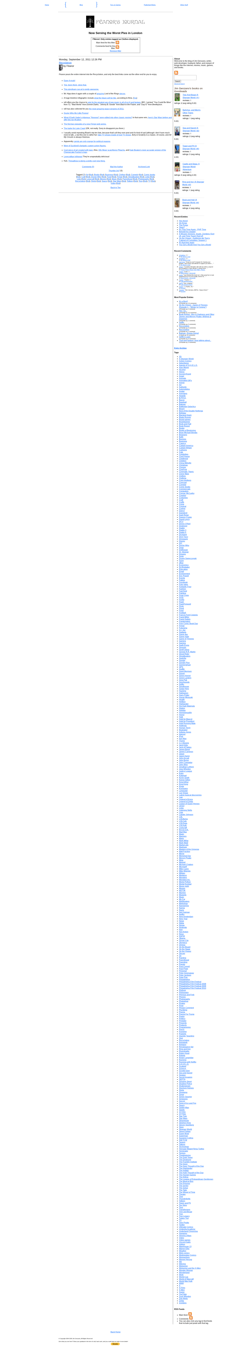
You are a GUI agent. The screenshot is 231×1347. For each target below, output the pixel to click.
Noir (181, 930)
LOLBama (183, 819)
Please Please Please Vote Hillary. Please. (193, 269)
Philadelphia (184, 980)
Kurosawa (183, 789)
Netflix (181, 914)
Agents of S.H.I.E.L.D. (188, 365)
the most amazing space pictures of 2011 (106, 109)
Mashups (183, 847)
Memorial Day (185, 856)
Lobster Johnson (186, 815)
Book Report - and (196, 316)
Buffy (181, 437)
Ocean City (184, 940)
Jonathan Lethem (186, 767)
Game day (183, 634)
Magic (181, 834)
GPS (181, 667)
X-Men (182, 1290)
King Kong (183, 784)
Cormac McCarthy (186, 493)
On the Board (184, 947)
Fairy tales (183, 584)
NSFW (182, 936)
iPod (181, 736)
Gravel (182, 673)
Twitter (182, 1225)
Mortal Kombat (185, 884)
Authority (183, 387)
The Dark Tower (186, 1157)
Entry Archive (180, 348)
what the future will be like (105, 98)
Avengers (183, 393)
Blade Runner (185, 417)
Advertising (184, 363)
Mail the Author (116, 167)
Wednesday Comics (187, 1255)
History (182, 708)
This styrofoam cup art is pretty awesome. (81, 89)
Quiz (181, 1038)
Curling (182, 509)
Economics (184, 565)
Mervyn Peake (185, 858)
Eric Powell (184, 576)
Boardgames (184, 422)
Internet (182, 734)
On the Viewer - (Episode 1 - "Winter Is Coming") (193, 306)
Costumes (183, 498)
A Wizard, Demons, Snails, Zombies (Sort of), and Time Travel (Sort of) (196, 235)
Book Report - (188, 273)
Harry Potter (184, 695)
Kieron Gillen (184, 780)
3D (180, 357)
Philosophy (184, 993)
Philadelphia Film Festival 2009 (192, 986)
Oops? (182, 227)
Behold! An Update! (187, 232)
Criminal (182, 506)
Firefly (181, 600)
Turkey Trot (184, 1218)
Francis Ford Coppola (188, 615)
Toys (141, 181)
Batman (182, 404)
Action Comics (185, 361)
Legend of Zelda (186, 802)
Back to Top (116, 188)
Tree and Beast (185, 1212)
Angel (181, 376)
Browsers (183, 435)
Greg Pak (183, 680)
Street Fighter (185, 1131)
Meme (181, 854)
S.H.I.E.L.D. (184, 1064)
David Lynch (184, 519)
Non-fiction (183, 932)
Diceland (183, 535)
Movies (103, 179)
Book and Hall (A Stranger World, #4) (190, 201)
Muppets (182, 895)
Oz (180, 956)
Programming (185, 1027)
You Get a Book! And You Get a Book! (195, 245)
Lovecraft (90, 179)
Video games (184, 1240)
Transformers (184, 1210)
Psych (181, 1029)
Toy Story (183, 1205)
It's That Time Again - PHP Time (192, 229)
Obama (182, 938)
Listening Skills (185, 810)
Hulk (181, 717)
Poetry (182, 1016)
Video (113, 183)
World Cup (183, 1277)
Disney (182, 541)
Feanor (181, 271)
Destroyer (183, 526)
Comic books (149, 175)
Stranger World (185, 1129)
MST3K (182, 891)
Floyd (181, 608)
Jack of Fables (185, 747)
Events (182, 578)
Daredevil (183, 513)
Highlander (184, 704)
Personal (183, 971)
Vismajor (181, 290)
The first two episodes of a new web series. (85, 124)
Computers (183, 491)
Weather (182, 1251)
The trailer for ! (74, 128)
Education (183, 569)
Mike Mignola (184, 871)
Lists (79, 179)
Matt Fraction (184, 851)
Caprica (182, 443)
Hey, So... (183, 311)
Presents (183, 1023)
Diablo (182, 528)
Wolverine (183, 1266)
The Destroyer (185, 1160)
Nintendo (183, 927)
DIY (180, 543)
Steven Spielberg (186, 1125)
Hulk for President (186, 721)
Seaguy (182, 1075)
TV (149, 181)
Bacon (182, 400)
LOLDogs (183, 823)
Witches (182, 1264)
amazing (100, 94)
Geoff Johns (184, 650)
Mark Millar (183, 841)
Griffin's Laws (184, 337)
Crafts (181, 502)
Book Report (184, 426)
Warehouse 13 (185, 1246)
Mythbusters (184, 901)
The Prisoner (184, 1184)
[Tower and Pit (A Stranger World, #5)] (178, 149)
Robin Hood (184, 1053)
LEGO (181, 806)
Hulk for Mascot (185, 719)
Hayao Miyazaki (186, 697)
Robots (182, 1055)
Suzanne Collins (186, 1138)
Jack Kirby (183, 745)
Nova (181, 934)
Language (183, 791)
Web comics (184, 1253)
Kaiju (181, 773)
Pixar (181, 1006)
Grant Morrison (185, 671)
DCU (181, 522)
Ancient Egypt (185, 374)
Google (182, 660)
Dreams (182, 554)
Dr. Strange (184, 552)
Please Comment (186, 1008)
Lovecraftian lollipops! (73, 157)
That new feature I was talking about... (195, 340)
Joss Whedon (185, 769)
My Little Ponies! (76, 113)
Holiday (182, 710)
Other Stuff (184, 5)
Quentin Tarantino (186, 1036)
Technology (184, 1147)
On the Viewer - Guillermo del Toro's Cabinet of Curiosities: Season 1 (194, 239)
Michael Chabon (186, 864)
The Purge (183, 225)
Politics (182, 1019)
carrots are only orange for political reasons (92, 141)
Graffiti (182, 669)
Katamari (183, 775)
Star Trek (183, 1116)
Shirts (93, 181)
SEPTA (182, 1079)
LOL (181, 817)
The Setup (183, 1188)
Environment (184, 574)
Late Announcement (186, 281)
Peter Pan (183, 977)
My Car (182, 899)
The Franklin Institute (188, 1162)
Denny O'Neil (184, 524)
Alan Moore (184, 367)
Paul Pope (183, 969)
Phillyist (182, 990)
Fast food (183, 591)
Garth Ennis (184, 645)
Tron (181, 1214)
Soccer (182, 1101)
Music (114, 179)
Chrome (182, 467)
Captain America (186, 446)
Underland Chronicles (188, 1231)
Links (147, 177)
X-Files (182, 1288)
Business (109, 175)
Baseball (183, 402)
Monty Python (185, 882)
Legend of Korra (186, 799)
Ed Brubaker (184, 567)
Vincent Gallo (185, 1242)
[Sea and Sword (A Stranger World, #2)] (178, 131)
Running (182, 1060)
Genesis (182, 647)
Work (181, 1275)
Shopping (183, 1092)
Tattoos (182, 1144)
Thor (181, 1197)
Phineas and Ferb (186, 995)
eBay (181, 563)
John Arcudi (184, 758)
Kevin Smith (184, 778)
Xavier (182, 1292)
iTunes (182, 741)
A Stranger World (186, 359)
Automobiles (184, 389)
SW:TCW (183, 1140)
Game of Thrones (186, 639)
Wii (180, 1262)
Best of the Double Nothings (191, 411)
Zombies (182, 1303)
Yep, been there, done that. (75, 85)
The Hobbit (184, 1171)
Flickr (181, 606)
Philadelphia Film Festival (190, 982)
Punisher (183, 1032)
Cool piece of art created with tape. (78, 150)
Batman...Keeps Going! (189, 333)
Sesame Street (185, 1082)
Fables (182, 580)
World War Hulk (185, 1281)
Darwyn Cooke (185, 517)
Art (87, 175)
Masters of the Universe (189, 849)
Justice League (185, 771)
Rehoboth (183, 1042)
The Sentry (183, 1186)
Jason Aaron (184, 756)
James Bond (184, 749)
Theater (182, 1194)
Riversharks (184, 1051)
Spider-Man (184, 1108)
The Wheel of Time (187, 1192)
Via (135, 98)
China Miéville (185, 463)
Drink (181, 556)
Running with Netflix (187, 1062)
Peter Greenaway (186, 973)
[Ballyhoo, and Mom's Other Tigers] (178, 113)
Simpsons (183, 1099)
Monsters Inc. (184, 880)
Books (96, 175)
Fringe (119, 177)
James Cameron (186, 752)
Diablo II (182, 532)
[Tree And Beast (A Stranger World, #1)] (178, 97)
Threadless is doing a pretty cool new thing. (86, 161)
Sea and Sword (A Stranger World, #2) (191, 129)
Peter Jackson (185, 975)
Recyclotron (65, 62)
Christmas (183, 465)
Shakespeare (184, 1086)
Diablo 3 (182, 530)
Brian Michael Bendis (188, 433)
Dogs (181, 548)
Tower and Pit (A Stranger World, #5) (191, 147)
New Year (183, 919)
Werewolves (184, 1257)
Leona (181, 275)
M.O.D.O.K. (184, 830)
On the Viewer (185, 951)
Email (181, 571)
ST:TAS (182, 1112)
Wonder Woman (186, 1270)
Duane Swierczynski (188, 558)
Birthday (182, 413)
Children (182, 461)
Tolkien (130, 181)
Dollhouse (183, 550)
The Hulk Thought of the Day (191, 1173)
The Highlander (185, 1168)
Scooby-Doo (184, 1071)
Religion (182, 1045)
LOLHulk (183, 825)
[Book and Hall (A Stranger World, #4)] (178, 203)
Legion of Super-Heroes (189, 804)
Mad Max (183, 832)
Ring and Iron (185, 1049)
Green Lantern (185, 678)
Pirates (182, 1003)
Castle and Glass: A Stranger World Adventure (191, 166)
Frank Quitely (184, 619)
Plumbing (183, 1010)
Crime (181, 504)
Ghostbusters (133, 177)
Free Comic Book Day (188, 624)
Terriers (182, 1153)
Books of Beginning (187, 430)
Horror (181, 715)
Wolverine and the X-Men (190, 1268)
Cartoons (183, 450)
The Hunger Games (187, 1175)
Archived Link (144, 167)
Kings (181, 786)
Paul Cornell (184, 966)
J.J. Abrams (184, 743)
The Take (183, 1190)
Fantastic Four (185, 587)
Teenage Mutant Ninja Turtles (191, 1149)
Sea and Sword (185, 1073)
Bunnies (182, 439)
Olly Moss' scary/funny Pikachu (111, 150)
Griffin (181, 322)
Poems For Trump (186, 1014)
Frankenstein (184, 621)
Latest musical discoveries (190, 795)
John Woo (183, 765)
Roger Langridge (186, 1058)
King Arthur (184, 782)
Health (182, 700)
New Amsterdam (186, 917)
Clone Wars (184, 474)
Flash (181, 602)
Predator (182, 1021)
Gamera (182, 641)
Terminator (183, 1151)
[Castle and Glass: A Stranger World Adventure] (178, 167)
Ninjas (182, 925)
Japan (181, 754)
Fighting (182, 593)
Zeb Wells (183, 1299)
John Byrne (184, 760)
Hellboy (182, 702)
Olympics (183, 943)
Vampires (183, 1233)
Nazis (181, 910)
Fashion (182, 589)
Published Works (150, 5)
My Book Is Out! (185, 256)
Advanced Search (179, 84)
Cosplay (182, 495)
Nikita (181, 923)
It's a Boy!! (183, 301)
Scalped (182, 1066)
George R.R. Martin (187, 652)
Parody (182, 964)
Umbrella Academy (187, 1229)
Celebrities (183, 454)
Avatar (182, 391)
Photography (143, 179)
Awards (182, 396)
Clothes (122, 175)
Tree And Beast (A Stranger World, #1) (191, 96)
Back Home (116, 1332)
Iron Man (182, 739)
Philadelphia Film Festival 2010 (192, 988)
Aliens (181, 372)
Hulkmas (183, 726)
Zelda (181, 1301)
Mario (181, 838)
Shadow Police (185, 1084)
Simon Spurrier (185, 1097)
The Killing (183, 1177)
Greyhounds (184, 682)
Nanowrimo (184, 906)
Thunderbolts (184, 1199)
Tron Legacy (184, 1216)
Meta (181, 860)
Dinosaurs (183, 539)
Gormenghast (185, 665)
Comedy (134, 175)
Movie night (184, 886)
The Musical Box (186, 1181)
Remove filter (115, 51)
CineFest (183, 469)
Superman (183, 1136)
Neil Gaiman (184, 912)
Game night (184, 637)
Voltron (182, 1244)
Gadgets (182, 632)
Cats (181, 452)
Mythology (183, 904)
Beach (182, 409)
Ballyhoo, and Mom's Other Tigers (191, 111)
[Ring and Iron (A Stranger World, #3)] (178, 185)
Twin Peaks (184, 1223)
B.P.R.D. (182, 398)
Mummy (182, 893)
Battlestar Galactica (187, 407)
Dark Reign (184, 515)
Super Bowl (184, 1134)
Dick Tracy (183, 537)
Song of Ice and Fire (187, 1103)
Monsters (183, 877)
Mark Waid (183, 843)
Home (47, 5)
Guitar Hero (184, 689)
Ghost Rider (184, 654)
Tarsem (182, 1142)
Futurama (183, 628)
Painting (182, 958)
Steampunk (184, 1121)
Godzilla (182, 658)
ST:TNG (182, 1114)
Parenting (183, 962)
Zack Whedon (185, 1296)
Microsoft (183, 867)
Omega (182, 945)
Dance (182, 511)
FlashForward (185, 604)
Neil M (181, 283)
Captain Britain (185, 448)
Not (91, 175)
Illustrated (183, 730)
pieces (122, 94)
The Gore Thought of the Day (191, 1166)
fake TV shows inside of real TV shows (114, 135)
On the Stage (184, 949)
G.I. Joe (182, 630)
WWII (181, 1283)
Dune (181, 561)
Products (183, 1025)
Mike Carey (184, 869)
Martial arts (183, 845)
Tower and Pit (185, 1203)
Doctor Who (96, 177)
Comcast (183, 482)
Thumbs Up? (114, 171)
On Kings (183, 223)
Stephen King (185, 1123)
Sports (182, 1110)
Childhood (183, 459)
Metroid (182, 862)
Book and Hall (185, 424)
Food (109, 177)
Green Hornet (185, 676)
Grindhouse (184, 686)
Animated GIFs (185, 380)
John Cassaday (185, 762)
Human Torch (184, 728)
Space (104, 181)
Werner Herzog (185, 1259)
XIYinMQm (182, 255)
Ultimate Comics (186, 1227)
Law (181, 797)
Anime (182, 383)
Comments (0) (88, 167)
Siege (181, 1095)
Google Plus (184, 663)
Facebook (183, 582)
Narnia (182, 908)
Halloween (183, 693)
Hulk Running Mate (187, 723)
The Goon (183, 1164)
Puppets (182, 1034)
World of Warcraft (186, 1279)
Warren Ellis (184, 1249)
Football (182, 613)
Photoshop (183, 1001)
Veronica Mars (185, 1236)
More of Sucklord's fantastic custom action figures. (85, 146)
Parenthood (127, 179)
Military (182, 873)
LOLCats (183, 821)
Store (181, 1127)
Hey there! (183, 221)
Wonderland (184, 1273)
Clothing (182, 478)
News (181, 921)
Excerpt (183, 288)
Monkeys (183, 875)
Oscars (182, 953)
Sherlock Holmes (186, 1088)
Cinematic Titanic (186, 472)
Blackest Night (185, 415)
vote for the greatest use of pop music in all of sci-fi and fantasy (114, 102)
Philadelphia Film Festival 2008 (192, 984)
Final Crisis (184, 595)
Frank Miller (184, 617)
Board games (184, 420)
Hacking (182, 691)
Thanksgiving (185, 1155)
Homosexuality (185, 713)
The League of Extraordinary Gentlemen (196, 1179)
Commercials (184, 489)
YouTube (183, 1294)
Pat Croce (182, 262)
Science (182, 1068)
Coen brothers (185, 480)
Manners (182, 836)
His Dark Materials (187, 706)
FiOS (181, 598)
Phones (182, 997)
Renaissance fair (186, 1047)
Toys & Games (115, 5)
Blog (81, 5)
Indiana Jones (185, 732)
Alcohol (182, 370)
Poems (182, 1012)
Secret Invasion (185, 1077)
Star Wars (117, 181)
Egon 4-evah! (69, 81)
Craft (83, 177)
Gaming (182, 643)
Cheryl (181, 267)
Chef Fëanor (184, 456)
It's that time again (186, 243)
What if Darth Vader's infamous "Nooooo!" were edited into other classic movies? (98, 117)
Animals (182, 378)
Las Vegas (183, 793)
